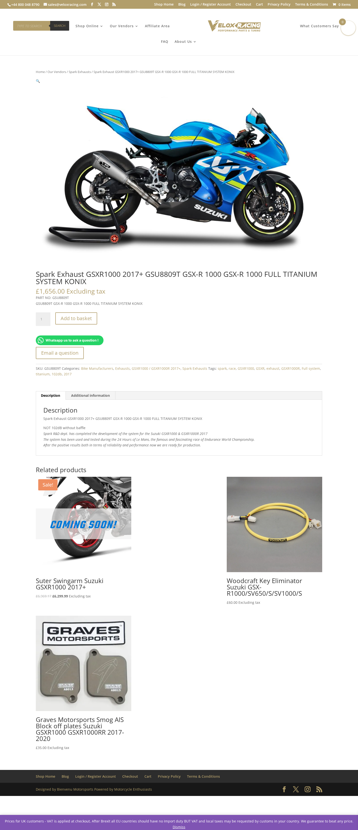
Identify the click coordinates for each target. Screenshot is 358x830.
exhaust (272, 368)
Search (60, 25)
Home (40, 72)
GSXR (260, 368)
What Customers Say (319, 26)
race (232, 368)
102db (57, 374)
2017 (68, 374)
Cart (259, 5)
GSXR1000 (246, 368)
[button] (38, 81)
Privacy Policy (279, 5)
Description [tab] (50, 395)
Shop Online (87, 26)
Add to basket (76, 318)
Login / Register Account (210, 5)
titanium (43, 374)
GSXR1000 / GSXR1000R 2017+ (156, 368)
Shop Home (164, 5)
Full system (311, 368)
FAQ (164, 42)
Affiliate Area (157, 26)
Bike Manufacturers (97, 368)
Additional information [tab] (90, 395)
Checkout (243, 5)
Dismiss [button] (179, 827)
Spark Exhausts (80, 72)
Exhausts (122, 368)
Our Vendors (122, 26)
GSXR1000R (290, 368)
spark (222, 368)
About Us (183, 42)
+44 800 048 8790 (25, 4)
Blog (182, 5)
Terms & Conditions (311, 5)
